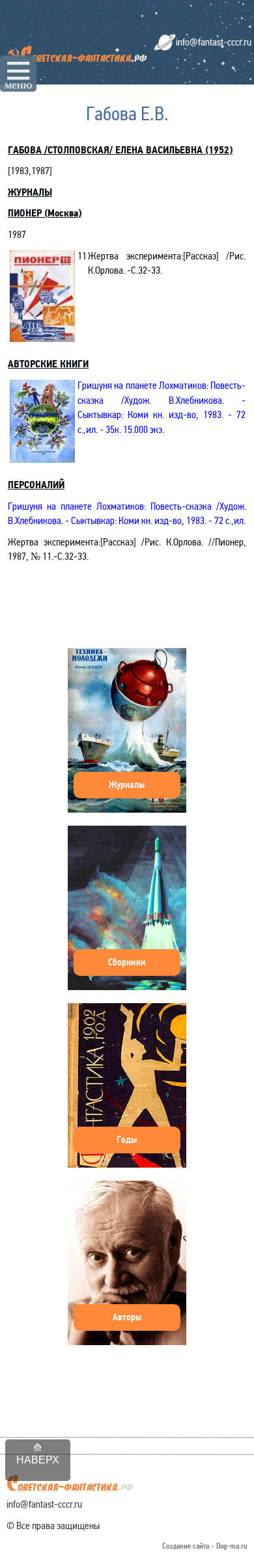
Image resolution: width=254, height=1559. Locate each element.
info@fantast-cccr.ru (213, 42)
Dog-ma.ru (231, 1546)
